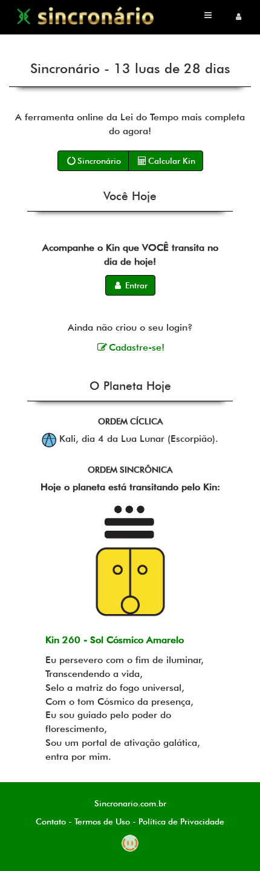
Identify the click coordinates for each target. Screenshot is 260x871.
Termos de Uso (102, 821)
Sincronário (99, 161)
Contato (51, 821)
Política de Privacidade (181, 821)
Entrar (135, 285)
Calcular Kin (171, 161)
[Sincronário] (86, 16)
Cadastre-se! (136, 347)
